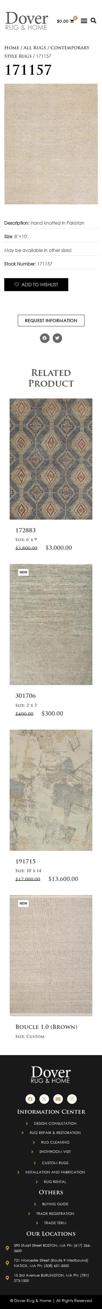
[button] (84, 20)
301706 (25, 696)
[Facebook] (30, 1099)
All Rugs (35, 48)
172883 (25, 531)
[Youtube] (58, 1099)
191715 (25, 862)
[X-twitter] (44, 1099)
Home (11, 48)
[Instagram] (72, 1099)
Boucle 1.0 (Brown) (46, 1027)
